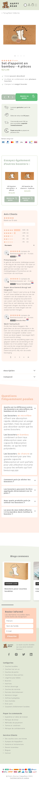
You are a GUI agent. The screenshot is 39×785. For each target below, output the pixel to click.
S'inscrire (11, 636)
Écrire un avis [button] (19, 224)
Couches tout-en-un (12, 669)
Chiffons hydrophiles (12, 698)
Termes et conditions (12, 725)
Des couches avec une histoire (16, 739)
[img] (15, 251)
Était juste (9, 704)
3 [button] (19, 357)
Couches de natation (12, 689)
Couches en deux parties (14, 675)
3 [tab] (21, 56)
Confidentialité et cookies (19, 778)
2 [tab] (18, 56)
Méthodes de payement (14, 723)
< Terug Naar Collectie (11, 13)
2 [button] (15, 357)
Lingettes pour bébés (12, 678)
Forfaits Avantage (11, 686)
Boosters (8, 681)
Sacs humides (10, 701)
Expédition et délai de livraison (16, 717)
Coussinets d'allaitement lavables (17, 707)
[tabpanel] (20, 35)
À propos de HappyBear (14, 741)
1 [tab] (15, 56)
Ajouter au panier (24, 97)
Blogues (7, 750)
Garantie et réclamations (14, 744)
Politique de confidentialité (15, 728)
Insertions (8, 684)
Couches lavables (11, 666)
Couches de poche (11, 672)
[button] (7, 61)
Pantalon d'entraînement (14, 692)
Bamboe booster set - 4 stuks (21, 254)
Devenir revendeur (11, 747)
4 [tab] (24, 56)
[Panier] (33, 4)
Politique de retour (11, 720)
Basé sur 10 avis (10, 220)
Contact (8, 753)
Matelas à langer (11, 695)
